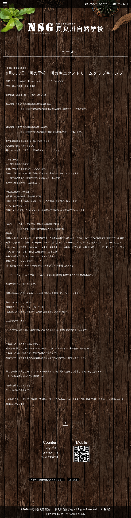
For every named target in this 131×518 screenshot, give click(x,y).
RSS (82, 514)
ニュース (65, 51)
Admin (73, 514)
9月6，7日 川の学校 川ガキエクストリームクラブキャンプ (64, 73)
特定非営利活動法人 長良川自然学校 (51, 509)
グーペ (64, 514)
